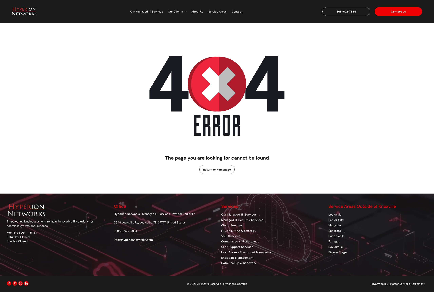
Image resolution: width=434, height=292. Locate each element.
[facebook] (9, 283)
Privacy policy (379, 284)
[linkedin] (26, 283)
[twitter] (15, 283)
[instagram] (20, 283)
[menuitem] (146, 11)
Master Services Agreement (407, 284)
